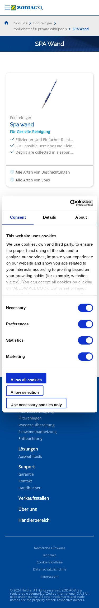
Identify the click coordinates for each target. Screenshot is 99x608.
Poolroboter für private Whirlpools (40, 28)
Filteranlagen (30, 418)
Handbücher (29, 488)
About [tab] (81, 217)
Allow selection (25, 392)
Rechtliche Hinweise (49, 548)
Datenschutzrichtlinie (49, 569)
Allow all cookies (26, 380)
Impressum (50, 576)
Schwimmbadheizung (37, 432)
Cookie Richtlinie (50, 562)
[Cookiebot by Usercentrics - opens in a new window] (70, 203)
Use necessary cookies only (36, 404)
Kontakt (25, 481)
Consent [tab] (18, 217)
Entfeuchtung (30, 439)
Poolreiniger (42, 23)
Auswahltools (30, 456)
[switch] (85, 324)
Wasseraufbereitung (36, 425)
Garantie (26, 474)
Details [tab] (49, 217)
